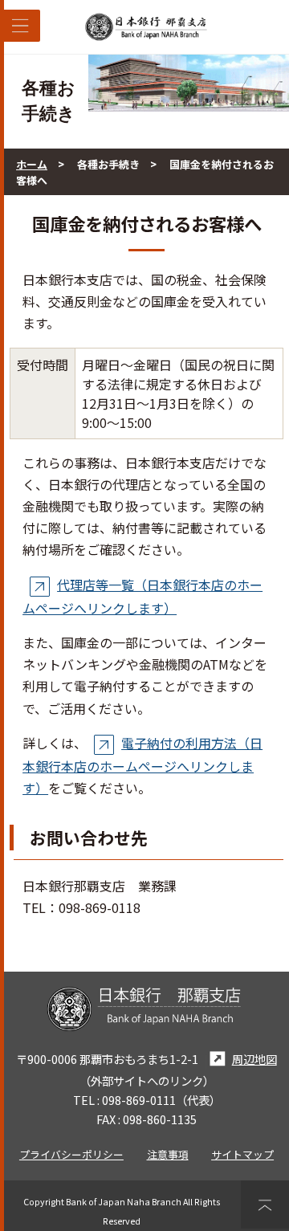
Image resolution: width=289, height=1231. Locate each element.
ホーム (31, 164)
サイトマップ (242, 1154)
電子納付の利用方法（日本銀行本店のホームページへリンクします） (142, 765)
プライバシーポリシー (71, 1154)
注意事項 (168, 1154)
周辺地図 (254, 1058)
